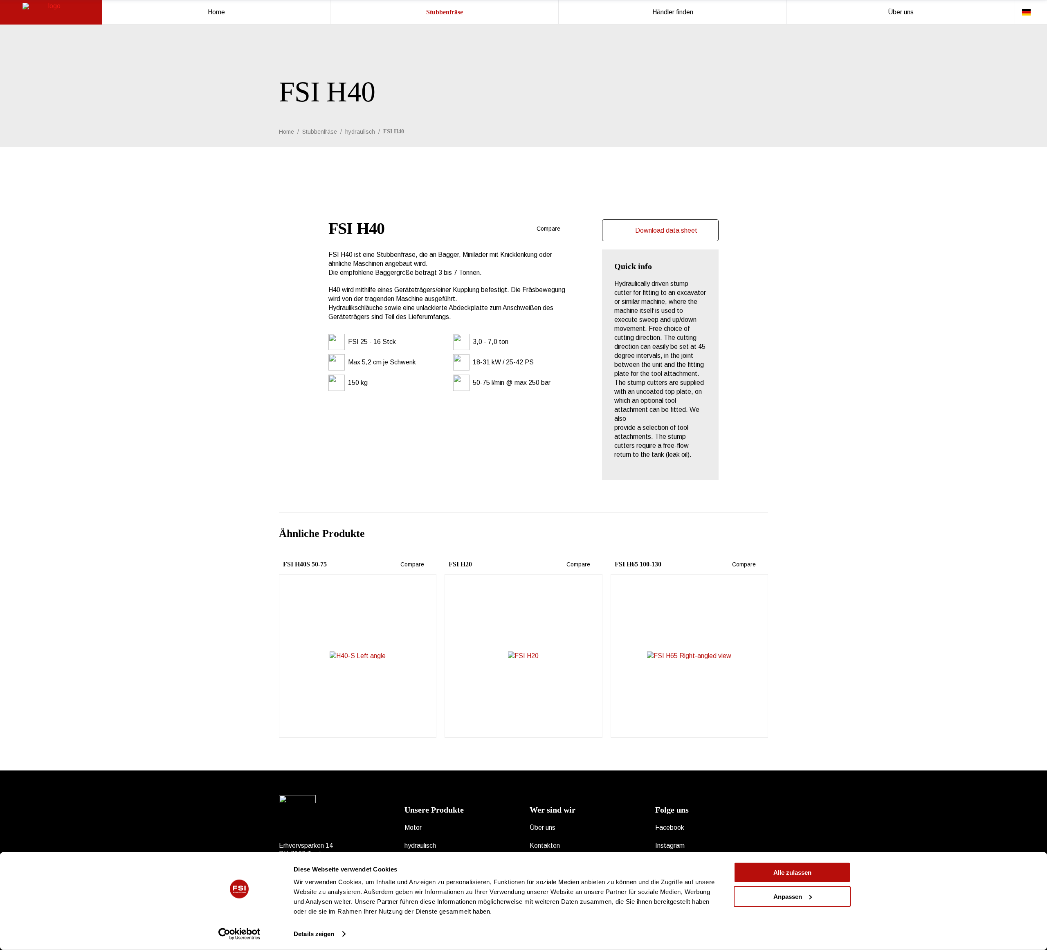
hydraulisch (360, 131)
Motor (413, 827)
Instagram (670, 845)
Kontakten (545, 845)
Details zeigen (314, 933)
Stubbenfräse (319, 131)
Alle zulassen (792, 872)
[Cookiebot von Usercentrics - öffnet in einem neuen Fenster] (239, 934)
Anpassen (787, 896)
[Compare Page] (564, 228)
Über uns (542, 827)
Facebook (669, 827)
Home (286, 131)
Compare (547, 228)
